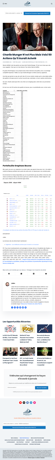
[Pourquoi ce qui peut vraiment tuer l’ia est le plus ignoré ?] (10, 351)
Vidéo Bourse (46, 440)
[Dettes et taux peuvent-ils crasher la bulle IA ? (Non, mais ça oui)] (27, 328)
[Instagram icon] (23, 307)
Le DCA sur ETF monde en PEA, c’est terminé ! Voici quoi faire (10, 337)
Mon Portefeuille (24, 438)
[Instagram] (34, 402)
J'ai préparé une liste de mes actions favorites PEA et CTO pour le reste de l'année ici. (26, 230)
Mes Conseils (14, 438)
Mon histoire (29, 440)
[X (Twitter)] (21, 273)
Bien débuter (38, 440)
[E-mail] (46, 273)
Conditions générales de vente (39, 442)
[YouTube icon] (26, 307)
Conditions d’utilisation (21, 444)
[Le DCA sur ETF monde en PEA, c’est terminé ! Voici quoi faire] (10, 328)
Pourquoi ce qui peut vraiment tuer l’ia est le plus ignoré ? (10, 360)
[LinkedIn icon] (15, 307)
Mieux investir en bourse (37, 438)
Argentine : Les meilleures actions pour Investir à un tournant (22, 244)
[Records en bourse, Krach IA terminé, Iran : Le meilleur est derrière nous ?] (44, 328)
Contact (27, 442)
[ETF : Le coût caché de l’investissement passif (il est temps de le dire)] (27, 351)
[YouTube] (20, 402)
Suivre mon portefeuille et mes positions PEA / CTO (34, 62)
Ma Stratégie (20, 442)
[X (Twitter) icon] (20, 307)
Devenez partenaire (35, 444)
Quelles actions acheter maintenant (15, 440)
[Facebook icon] (12, 307)
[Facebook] (9, 273)
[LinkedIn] (34, 273)
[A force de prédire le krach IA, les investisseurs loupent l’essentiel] (44, 351)
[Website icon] (17, 307)
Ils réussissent (11, 442)
